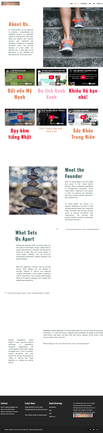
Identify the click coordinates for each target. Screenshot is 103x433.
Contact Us (52, 416)
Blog (94, 3)
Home (71, 3)
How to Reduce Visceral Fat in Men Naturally (36, 415)
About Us (76, 3)
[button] (2, 287)
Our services (84, 3)
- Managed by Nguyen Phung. (35, 429)
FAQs (50, 413)
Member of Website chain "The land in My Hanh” (16, 429)
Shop (90, 3)
